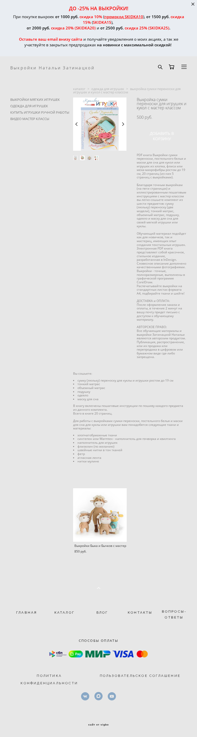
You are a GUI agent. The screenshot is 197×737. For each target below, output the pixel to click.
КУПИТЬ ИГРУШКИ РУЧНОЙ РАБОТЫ (39, 112)
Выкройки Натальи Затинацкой (52, 68)
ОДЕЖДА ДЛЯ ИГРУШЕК (29, 106)
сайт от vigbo (98, 724)
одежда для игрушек (107, 88)
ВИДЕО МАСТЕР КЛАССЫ (29, 118)
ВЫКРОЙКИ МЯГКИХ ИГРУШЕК (35, 99)
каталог (79, 88)
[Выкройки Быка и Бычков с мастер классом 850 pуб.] (100, 515)
